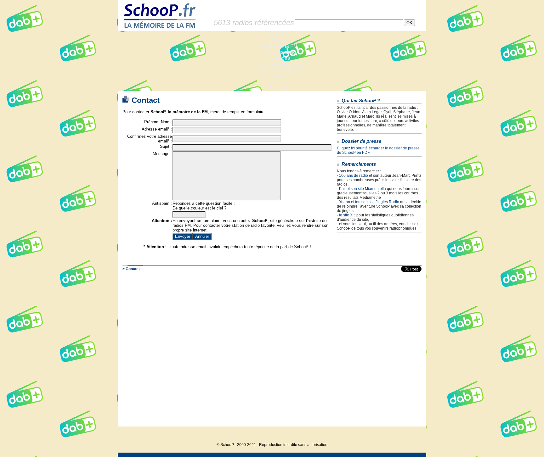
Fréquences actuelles (278, 70)
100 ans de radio (353, 175)
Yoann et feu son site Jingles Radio (369, 202)
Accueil (278, 34)
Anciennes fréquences (278, 64)
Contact (278, 88)
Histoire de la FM (278, 46)
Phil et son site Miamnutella (362, 189)
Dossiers (278, 40)
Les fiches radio (278, 52)
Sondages (278, 58)
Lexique (278, 76)
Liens (278, 82)
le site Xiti (347, 215)
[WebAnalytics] (413, 435)
